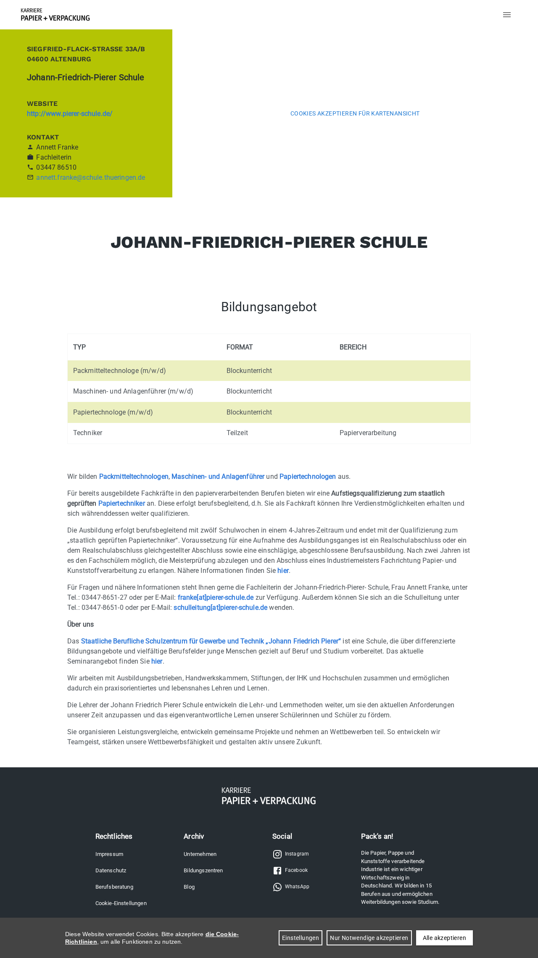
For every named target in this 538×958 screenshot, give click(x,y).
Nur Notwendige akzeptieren (369, 937)
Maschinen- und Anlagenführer (217, 476)
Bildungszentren (203, 870)
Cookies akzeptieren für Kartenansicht (355, 113)
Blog (189, 887)
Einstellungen (300, 937)
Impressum (109, 854)
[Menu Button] (507, 15)
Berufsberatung (114, 887)
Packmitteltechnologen (134, 476)
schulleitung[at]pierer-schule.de (220, 608)
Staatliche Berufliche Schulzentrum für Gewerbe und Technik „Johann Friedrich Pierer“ (211, 641)
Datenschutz (111, 870)
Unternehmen (200, 854)
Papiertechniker (121, 503)
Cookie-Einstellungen (121, 903)
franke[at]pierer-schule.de (216, 597)
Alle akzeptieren (444, 937)
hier (283, 571)
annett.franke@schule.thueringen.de (90, 177)
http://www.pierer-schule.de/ (70, 114)
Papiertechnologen (308, 476)
